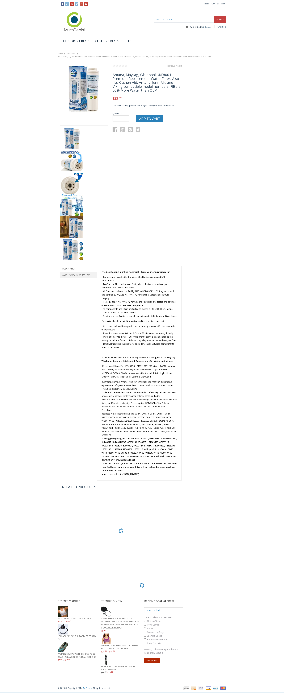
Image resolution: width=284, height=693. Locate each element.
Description (69, 268)
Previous (171, 65)
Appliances (71, 53)
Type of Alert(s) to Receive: (158, 617)
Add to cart (149, 118)
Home (206, 4)
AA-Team (87, 688)
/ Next (179, 65)
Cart (213, 4)
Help (127, 41)
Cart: (196, 27)
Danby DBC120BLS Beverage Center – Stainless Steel (121, 556)
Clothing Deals (106, 41)
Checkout (221, 4)
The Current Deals (75, 41)
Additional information (76, 274)
